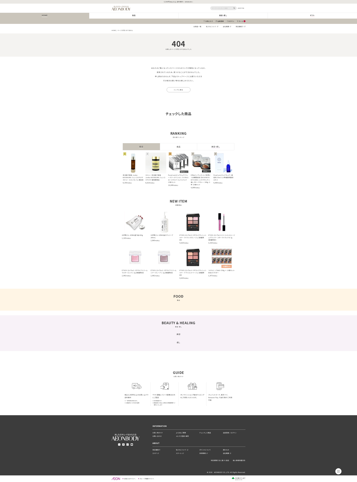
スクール (179, 453)
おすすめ (241, 8)
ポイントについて (205, 450)
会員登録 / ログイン (230, 433)
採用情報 (202, 453)
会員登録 (220, 21)
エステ (154, 453)
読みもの (226, 450)
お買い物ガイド (157, 433)
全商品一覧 (197, 26)
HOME (114, 30)
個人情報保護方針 (239, 460)
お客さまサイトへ (130, 479)
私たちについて (211, 26)
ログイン (231, 21)
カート (242, 21)
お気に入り (209, 21)
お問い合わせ (157, 436)
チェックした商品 (205, 433)
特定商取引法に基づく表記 (220, 460)
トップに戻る (178, 90)
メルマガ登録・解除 (182, 436)
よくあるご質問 (181, 433)
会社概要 (226, 26)
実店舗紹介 (240, 26)
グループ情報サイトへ (147, 479)
